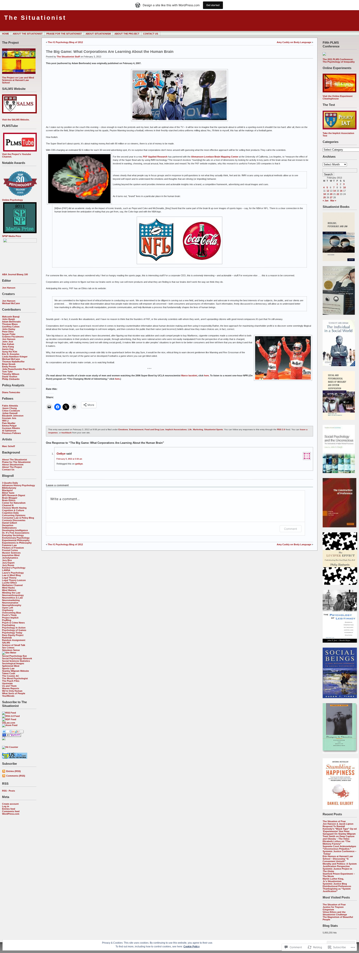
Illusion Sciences (11, 552)
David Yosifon (9, 376)
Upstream (7, 683)
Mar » (333, 200)
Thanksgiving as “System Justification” (337, 889)
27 (331, 197)
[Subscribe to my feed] (3, 739)
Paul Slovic (29, 369)
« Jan (325, 200)
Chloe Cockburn (11, 410)
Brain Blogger (9, 498)
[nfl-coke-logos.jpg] (179, 264)
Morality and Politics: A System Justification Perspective (340, 865)
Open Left (7, 607)
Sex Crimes (8, 647)
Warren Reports (10, 688)
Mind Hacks (8, 587)
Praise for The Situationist (64, 33)
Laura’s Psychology (13, 572)
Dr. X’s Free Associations (15, 533)
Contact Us (150, 33)
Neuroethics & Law (12, 597)
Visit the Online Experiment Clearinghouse (338, 97)
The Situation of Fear (334, 821)
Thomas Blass (10, 324)
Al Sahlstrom (9, 430)
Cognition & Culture (13, 510)
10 (344, 187)
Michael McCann (11, 303)
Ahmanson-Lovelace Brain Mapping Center (215, 156)
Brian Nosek (8, 364)
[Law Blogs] (14, 758)
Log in (5, 806)
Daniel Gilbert (9, 523)
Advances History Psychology (18, 485)
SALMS (6, 642)
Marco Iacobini (189, 375)
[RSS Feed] (9, 712)
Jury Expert (8, 562)
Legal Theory (9, 577)
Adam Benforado (11, 321)
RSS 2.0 (281, 429)
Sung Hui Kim (9, 351)
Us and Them (9, 686)
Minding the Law (11, 592)
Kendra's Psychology (13, 567)
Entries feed (8, 809)
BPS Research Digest (13, 495)
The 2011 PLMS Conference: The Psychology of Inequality (339, 60)
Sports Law (8, 668)
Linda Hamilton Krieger (14, 356)
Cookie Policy (191, 946)
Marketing (198, 429)
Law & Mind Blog (11, 575)
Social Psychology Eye (14, 656)
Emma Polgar (9, 425)
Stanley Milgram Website (15, 671)
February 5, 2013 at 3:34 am (69, 459)
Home (5, 33)
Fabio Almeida (10, 405)
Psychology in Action (14, 627)
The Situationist (35, 17)
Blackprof (7, 490)
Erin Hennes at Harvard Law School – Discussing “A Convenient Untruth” (338, 859)
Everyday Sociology (13, 535)
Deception (7, 525)
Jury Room (8, 565)
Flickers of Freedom (13, 548)
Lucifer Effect (9, 582)
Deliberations (9, 528)
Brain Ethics (8, 500)
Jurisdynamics (10, 557)
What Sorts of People (13, 693)
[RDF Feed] (9, 719)
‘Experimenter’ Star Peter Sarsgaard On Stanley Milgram (339, 832)
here (206, 375)
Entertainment (136, 429)
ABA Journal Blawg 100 (15, 274)
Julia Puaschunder (12, 369)
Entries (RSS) (13, 771)
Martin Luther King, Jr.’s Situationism (333, 879)
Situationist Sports (213, 429)
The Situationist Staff (68, 56)
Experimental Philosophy (16, 540)
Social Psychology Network (17, 658)
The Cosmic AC (10, 676)
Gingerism (328, 909)
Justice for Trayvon (333, 907)
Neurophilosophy (11, 605)
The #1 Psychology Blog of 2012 (65, 42)
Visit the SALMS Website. (16, 119)
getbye (61, 453)
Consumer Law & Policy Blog (18, 518)
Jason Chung (9, 408)
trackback (66, 432)
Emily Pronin (9, 366)
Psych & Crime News (13, 622)
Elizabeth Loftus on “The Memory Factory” (336, 842)
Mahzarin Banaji (11, 316)
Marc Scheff (8, 446)
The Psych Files (10, 681)
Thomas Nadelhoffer (13, 361)
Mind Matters (9, 590)
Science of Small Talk (13, 645)
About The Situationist (28, 33)
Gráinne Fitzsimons (13, 336)
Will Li (5, 420)
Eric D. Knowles (10, 354)
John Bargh (8, 319)
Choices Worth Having (14, 508)
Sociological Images (13, 663)
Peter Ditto (8, 331)
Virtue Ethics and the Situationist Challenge (335, 913)
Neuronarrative (10, 602)
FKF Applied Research (155, 156)
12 (328, 191)
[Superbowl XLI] (179, 121)
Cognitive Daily (10, 513)
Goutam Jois (9, 418)
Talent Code (8, 673)
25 (324, 197)
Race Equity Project (12, 635)
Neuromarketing (11, 600)
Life (190, 429)
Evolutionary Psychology (16, 538)
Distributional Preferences (337, 886)
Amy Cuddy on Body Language (294, 42)
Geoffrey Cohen (11, 326)
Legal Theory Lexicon (14, 580)
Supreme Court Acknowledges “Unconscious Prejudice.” (339, 847)
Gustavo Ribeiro (11, 428)
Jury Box (7, 560)
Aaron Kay (8, 349)
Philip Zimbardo (11, 379)
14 (334, 191)
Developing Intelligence (15, 530)
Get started (213, 5)
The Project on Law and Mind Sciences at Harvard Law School (18, 80)
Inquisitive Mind (11, 555)
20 (331, 194)
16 (341, 191)
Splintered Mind (10, 666)
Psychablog (8, 625)
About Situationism (98, 33)
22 (338, 194)
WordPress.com (10, 814)
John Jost (7, 341)
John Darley (8, 329)
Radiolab (7, 637)
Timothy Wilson (10, 374)
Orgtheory (7, 610)
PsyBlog (6, 620)
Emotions (123, 429)
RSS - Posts (8, 790)
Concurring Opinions (13, 515)
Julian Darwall (9, 413)
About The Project (126, 33)
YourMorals (8, 696)
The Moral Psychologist (15, 678)
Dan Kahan (8, 344)
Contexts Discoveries (13, 520)
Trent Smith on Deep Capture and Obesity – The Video (338, 837)
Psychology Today (12, 632)
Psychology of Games (14, 630)
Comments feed (11, 811)
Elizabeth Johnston (12, 415)
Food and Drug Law (154, 429)
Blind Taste (8, 493)
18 (324, 194)
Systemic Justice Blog (335, 883)
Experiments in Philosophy (17, 543)
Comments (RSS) (15, 776)
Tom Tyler (7, 371)
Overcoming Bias (11, 612)
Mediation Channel (12, 585)
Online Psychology (12, 200)
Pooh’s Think (9, 615)
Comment (290, 528)
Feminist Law (9, 545)
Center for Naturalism (14, 503)
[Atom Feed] (9, 725)
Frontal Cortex (10, 550)
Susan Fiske (8, 334)
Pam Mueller (8, 423)
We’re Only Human (12, 691)
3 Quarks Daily (10, 483)
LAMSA (6, 570)
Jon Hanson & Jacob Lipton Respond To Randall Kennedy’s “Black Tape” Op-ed (340, 826)
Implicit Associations (176, 429)
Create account (10, 804)
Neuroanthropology (13, 595)
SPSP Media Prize (11, 236)
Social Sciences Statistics (16, 661)
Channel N (8, 505)
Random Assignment (13, 640)
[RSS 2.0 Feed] (11, 716)
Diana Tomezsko (11, 392)
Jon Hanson (8, 287)
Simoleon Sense (11, 650)
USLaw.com (8, 722)
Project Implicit (10, 617)
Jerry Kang (8, 346)
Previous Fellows (11, 433)
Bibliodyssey (9, 488)
